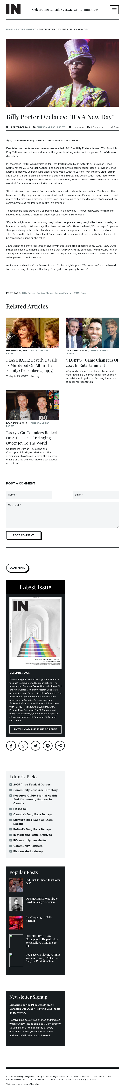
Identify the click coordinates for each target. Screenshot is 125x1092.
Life (30, 1079)
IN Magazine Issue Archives (32, 834)
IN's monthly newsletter (30, 840)
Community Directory (15, 1079)
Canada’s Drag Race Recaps (32, 814)
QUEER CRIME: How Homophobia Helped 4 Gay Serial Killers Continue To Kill (42, 941)
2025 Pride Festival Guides (32, 784)
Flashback (20, 808)
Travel (53, 1079)
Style (61, 1079)
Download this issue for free (35, 729)
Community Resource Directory (35, 790)
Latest (61, 127)
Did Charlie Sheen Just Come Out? (43, 881)
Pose (83, 293)
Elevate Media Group (28, 851)
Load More (17, 567)
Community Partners (27, 845)
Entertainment (26, 29)
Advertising (80, 1079)
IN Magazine (78, 127)
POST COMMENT (23, 535)
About (69, 1079)
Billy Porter (28, 293)
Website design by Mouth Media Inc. (22, 1084)
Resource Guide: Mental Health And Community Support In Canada (35, 799)
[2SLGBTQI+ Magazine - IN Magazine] (13, 9)
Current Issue (98, 1076)
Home (9, 29)
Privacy (85, 1076)
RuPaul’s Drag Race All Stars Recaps (33, 821)
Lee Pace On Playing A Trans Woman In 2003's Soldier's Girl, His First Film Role (43, 958)
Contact (92, 1079)
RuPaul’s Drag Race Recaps (32, 829)
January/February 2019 (67, 293)
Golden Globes (44, 293)
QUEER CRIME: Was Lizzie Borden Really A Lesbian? (42, 900)
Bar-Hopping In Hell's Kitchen (39, 919)
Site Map (75, 1076)
